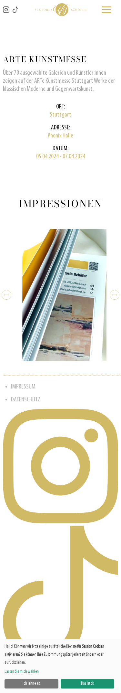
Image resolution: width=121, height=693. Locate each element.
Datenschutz (25, 400)
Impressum (23, 387)
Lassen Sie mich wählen (22, 671)
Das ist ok (87, 683)
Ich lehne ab (31, 683)
